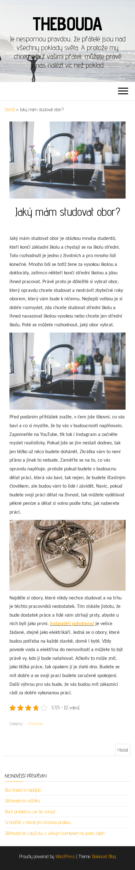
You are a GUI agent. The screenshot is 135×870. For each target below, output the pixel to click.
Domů (10, 109)
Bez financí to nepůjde (23, 790)
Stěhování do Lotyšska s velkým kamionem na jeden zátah (54, 833)
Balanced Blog (104, 856)
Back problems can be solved (30, 812)
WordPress (65, 856)
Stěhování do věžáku (22, 801)
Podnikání (35, 723)
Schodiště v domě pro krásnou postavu (38, 822)
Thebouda (67, 23)
